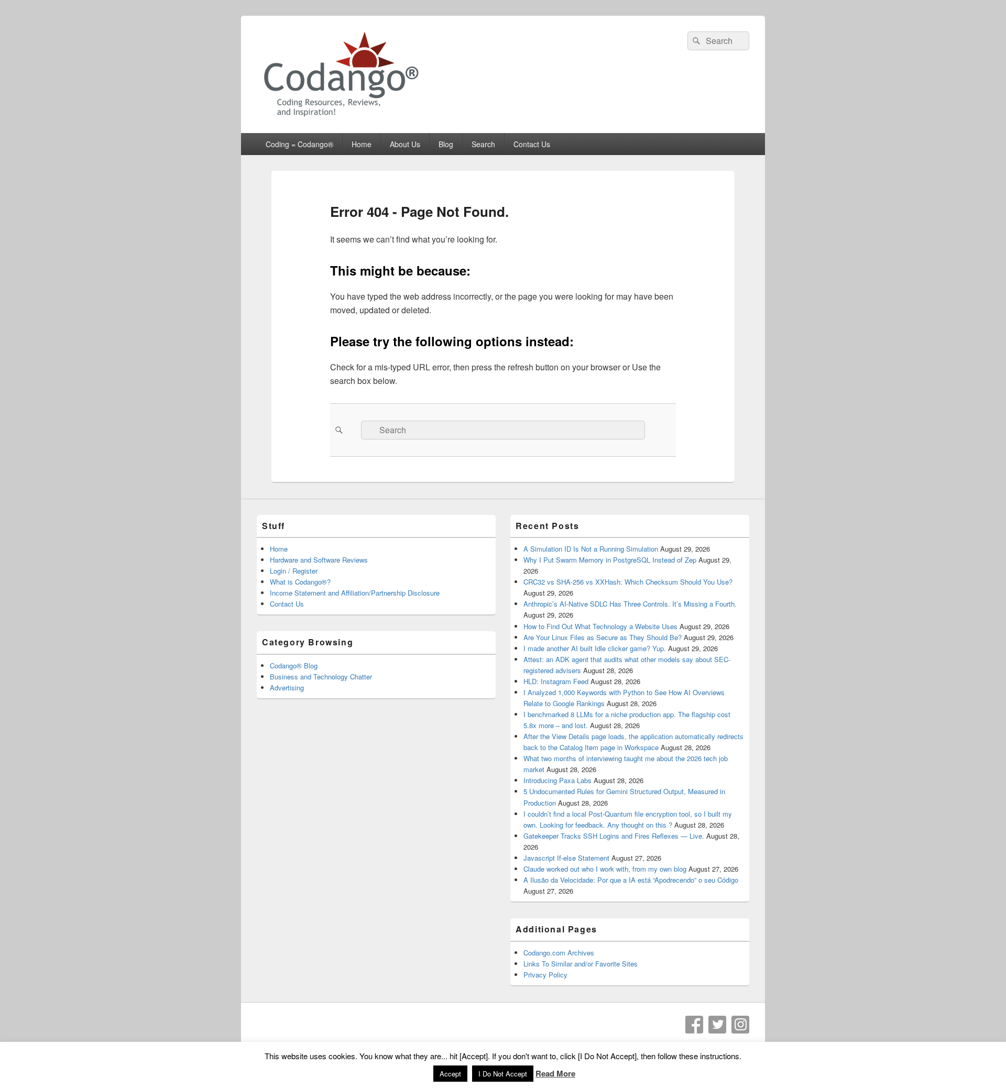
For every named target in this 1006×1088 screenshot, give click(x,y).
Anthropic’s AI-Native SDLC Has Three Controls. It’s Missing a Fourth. (630, 604)
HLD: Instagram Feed (555, 681)
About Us (405, 144)
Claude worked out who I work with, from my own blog (604, 869)
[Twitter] (717, 1025)
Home (361, 144)
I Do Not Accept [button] (502, 1074)
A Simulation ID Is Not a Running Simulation (590, 549)
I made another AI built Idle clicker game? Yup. (594, 648)
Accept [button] (450, 1074)
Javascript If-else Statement (566, 858)
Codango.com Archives (558, 953)
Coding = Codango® (299, 144)
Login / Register (294, 571)
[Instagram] (740, 1025)
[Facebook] (694, 1025)
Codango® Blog (294, 666)
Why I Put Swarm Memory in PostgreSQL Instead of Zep (609, 560)
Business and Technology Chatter (321, 677)
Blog (446, 144)
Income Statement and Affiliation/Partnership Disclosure (355, 593)
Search (483, 144)
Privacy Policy (545, 975)
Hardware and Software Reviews (319, 560)
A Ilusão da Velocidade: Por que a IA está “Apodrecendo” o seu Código (630, 880)
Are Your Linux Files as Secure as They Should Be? (602, 637)
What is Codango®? (300, 582)
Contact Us (531, 144)
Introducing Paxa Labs (557, 780)
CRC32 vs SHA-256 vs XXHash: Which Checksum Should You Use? (627, 582)
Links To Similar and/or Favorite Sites (580, 964)
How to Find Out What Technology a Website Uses (600, 626)
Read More (555, 1073)
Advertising (287, 688)
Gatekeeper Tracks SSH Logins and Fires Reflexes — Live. (613, 836)
